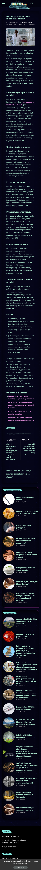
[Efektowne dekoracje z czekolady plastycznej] (9, 809)
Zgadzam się (20, 867)
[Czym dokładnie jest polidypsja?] (9, 527)
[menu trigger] (4, 3)
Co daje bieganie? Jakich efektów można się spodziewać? (25, 540)
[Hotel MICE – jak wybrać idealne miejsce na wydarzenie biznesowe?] (9, 723)
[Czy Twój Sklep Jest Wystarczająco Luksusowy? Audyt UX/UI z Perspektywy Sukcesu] (9, 767)
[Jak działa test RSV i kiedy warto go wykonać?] (9, 708)
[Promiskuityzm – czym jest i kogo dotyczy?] (9, 583)
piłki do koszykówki (10, 858)
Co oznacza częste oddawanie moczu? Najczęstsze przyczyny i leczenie (21, 405)
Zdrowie (11, 428)
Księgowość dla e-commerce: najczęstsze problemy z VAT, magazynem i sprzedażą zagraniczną (25, 650)
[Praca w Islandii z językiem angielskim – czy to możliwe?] (9, 622)
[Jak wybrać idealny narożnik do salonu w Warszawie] (9, 795)
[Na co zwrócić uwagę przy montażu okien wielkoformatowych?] (9, 781)
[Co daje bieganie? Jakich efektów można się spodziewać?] (9, 541)
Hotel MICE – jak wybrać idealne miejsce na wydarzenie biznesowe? (25, 722)
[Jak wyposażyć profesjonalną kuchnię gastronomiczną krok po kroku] (9, 680)
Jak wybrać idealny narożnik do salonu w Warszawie (24, 794)
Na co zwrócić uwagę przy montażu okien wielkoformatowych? (26, 780)
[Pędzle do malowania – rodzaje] (9, 499)
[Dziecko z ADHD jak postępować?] (9, 737)
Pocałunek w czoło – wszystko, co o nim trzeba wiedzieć (26, 554)
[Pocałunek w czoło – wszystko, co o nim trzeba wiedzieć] (9, 555)
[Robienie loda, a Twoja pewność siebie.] (9, 636)
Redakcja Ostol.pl (27, 22)
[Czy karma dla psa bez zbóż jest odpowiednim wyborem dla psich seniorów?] (9, 597)
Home (9, 470)
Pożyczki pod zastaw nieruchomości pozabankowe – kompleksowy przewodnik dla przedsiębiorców (26, 751)
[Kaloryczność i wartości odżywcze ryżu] (9, 569)
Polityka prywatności (9, 847)
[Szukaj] (31, 3)
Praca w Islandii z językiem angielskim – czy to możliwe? (26, 621)
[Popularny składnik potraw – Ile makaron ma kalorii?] (9, 513)
